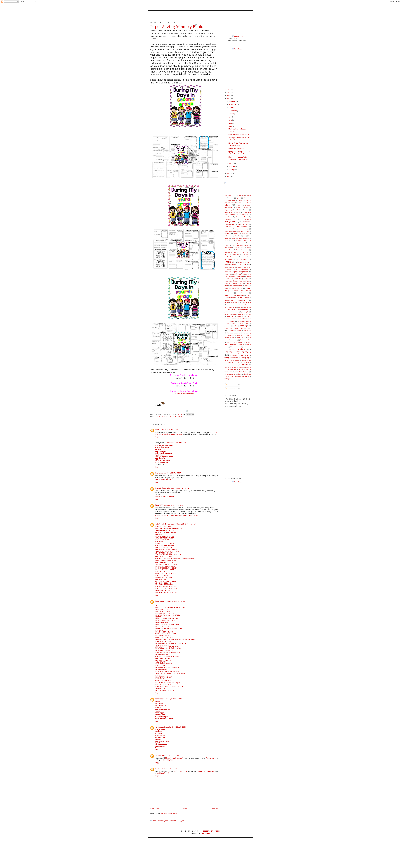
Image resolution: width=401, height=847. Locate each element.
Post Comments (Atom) (168, 813)
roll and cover (234, 328)
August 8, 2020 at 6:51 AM (173, 699)
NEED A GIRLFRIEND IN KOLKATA (167, 671)
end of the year (161, 416)
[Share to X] (191, 414)
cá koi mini (159, 515)
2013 (229, 99)
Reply (157, 437)
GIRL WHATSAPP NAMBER (164, 545)
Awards (240, 203)
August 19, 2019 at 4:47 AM (179, 488)
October (232, 108)
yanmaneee (159, 699)
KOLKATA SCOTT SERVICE (164, 651)
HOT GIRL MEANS (161, 575)
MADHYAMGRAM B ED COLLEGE (166, 619)
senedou (158, 755)
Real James (159, 473)
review (226, 328)
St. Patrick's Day (245, 340)
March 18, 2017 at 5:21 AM (173, 473)
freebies (241, 262)
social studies (240, 337)
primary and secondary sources (241, 319)
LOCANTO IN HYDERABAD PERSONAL (168, 628)
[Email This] (187, 414)
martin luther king (242, 293)
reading (243, 326)
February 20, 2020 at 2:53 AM (175, 601)
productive (228, 326)
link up (247, 286)
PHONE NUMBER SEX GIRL (164, 585)
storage (229, 342)
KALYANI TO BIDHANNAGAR (165, 527)
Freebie (229, 261)
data (244, 236)
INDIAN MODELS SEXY (163, 590)
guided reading (231, 276)
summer (241, 344)
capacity (238, 212)
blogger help (228, 210)
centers (233, 214)
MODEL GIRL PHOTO (162, 626)
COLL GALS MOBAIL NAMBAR (166, 532)
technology (233, 355)
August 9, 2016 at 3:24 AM (169, 429)
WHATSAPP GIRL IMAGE (163, 681)
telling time (244, 355)
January (231, 169)
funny (226, 267)
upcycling (248, 367)
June (230, 120)
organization (243, 309)
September (233, 111)
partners (233, 314)
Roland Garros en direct (163, 479)
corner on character (230, 231)
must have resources (233, 305)
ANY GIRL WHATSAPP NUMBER (166, 581)
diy (232, 240)
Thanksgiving (245, 357)
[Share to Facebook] (193, 414)
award (234, 203)
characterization (243, 214)
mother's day (235, 302)
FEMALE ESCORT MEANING (165, 690)
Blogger (206, 833)
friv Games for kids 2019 (183, 515)
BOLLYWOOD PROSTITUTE (164, 613)
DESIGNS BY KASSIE (211, 831)
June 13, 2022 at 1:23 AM (170, 755)
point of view (241, 316)
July (230, 117)
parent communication (231, 312)
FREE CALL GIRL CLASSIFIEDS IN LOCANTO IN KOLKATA (175, 639)
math (227, 295)
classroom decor (242, 217)
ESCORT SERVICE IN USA (164, 636)
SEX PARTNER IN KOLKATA (164, 530)
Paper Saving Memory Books (238, 134)
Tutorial (227, 367)
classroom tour (243, 224)
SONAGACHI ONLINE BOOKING (166, 564)
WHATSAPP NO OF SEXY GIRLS (166, 634)
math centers (239, 295)
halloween (241, 276)
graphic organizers (241, 272)
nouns (240, 307)
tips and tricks (231, 362)
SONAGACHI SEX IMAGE (163, 684)
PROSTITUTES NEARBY (163, 677)
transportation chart (231, 365)
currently (228, 233)
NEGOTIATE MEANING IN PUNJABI (167, 683)
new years (232, 307)
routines (243, 328)
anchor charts (231, 200)
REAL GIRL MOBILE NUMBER (165, 566)
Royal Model (159, 601)
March (231, 163)
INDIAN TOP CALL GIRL (163, 577)
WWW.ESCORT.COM (162, 609)
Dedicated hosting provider (165, 496)
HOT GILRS (159, 630)
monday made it (242, 300)
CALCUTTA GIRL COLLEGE (164, 562)
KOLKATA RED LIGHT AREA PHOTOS (168, 649)
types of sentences (237, 367)
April (231, 126)
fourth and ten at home (231, 257)
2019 (229, 89)
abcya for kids (169, 515)
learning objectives (238, 283)
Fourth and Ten (200, 17)
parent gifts (244, 312)
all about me (247, 198)
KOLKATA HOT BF (161, 654)
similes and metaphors (234, 333)
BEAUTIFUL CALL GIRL (163, 641)
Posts (229, 385)
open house (231, 309)
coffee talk (228, 226)
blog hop (246, 207)
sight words (247, 330)
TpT (239, 362)
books (246, 210)
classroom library (230, 219)
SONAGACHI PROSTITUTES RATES (167, 647)
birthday (237, 207)
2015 (229, 92)
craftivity (240, 231)
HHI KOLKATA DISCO (162, 572)
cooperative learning (241, 229)
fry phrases (233, 264)
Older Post (214, 809)
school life (231, 330)
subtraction (233, 344)
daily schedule (229, 236)
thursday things (246, 360)
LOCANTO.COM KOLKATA (164, 632)
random (235, 326)
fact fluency (228, 247)
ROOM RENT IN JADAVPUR (164, 570)
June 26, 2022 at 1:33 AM (168, 768)
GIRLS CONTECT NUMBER (164, 538)
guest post (237, 274)
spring (236, 340)
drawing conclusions (239, 243)
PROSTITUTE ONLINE (163, 611)
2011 (229, 176)
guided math (247, 274)
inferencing (228, 281)
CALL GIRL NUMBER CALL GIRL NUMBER (169, 555)
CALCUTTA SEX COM (162, 658)
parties (226, 314)
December (233, 101)
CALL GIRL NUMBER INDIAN (165, 587)
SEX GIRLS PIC (160, 688)
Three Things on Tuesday (232, 360)
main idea (230, 293)
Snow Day (240, 335)
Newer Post (154, 809)
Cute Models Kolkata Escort (165, 524)
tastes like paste (236, 347)
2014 (229, 95)
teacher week (247, 347)
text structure (235, 357)
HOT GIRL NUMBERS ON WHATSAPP (168, 589)
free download (242, 259)
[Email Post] (184, 414)
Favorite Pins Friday (242, 250)
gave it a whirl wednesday (243, 267)
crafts (247, 231)
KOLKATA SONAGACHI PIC (164, 536)
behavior (238, 205)
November (233, 104)
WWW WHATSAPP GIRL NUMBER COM (169, 529)
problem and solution (244, 321)
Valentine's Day (231, 369)
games (232, 267)
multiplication (247, 302)
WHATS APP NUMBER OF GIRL (166, 560)
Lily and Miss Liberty (236, 286)
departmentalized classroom (240, 238)
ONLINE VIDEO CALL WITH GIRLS (167, 656)
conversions (228, 229)
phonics (248, 314)
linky (226, 288)
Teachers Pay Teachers (176, 416)
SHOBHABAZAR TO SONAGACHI (166, 557)
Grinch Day (228, 274)
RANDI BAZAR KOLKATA (163, 547)
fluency (227, 254)
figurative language (230, 252)
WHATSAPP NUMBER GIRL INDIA (167, 624)
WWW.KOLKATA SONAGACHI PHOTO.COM (170, 607)
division (227, 240)
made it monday (246, 290)
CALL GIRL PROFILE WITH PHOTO (167, 551)
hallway (248, 276)
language (227, 283)
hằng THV (158, 505)
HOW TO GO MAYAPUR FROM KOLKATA (169, 686)
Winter (239, 374)
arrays (240, 200)
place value (230, 316)
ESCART (158, 617)
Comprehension (241, 226)
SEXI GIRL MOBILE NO (163, 583)
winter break (247, 374)
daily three (238, 236)
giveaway (244, 269)
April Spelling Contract (236, 148)
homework (237, 279)
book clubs (238, 210)
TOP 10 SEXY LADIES (162, 606)
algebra (238, 198)
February (232, 166)
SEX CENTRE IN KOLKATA (164, 553)
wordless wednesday (242, 376)
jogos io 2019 (197, 515)
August (231, 114)
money (227, 302)
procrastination (231, 323)
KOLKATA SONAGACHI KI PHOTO (167, 668)
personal (240, 314)
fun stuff (243, 264)
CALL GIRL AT (160, 662)
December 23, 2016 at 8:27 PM (175, 443)
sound (249, 337)
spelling (229, 340)
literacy (236, 290)
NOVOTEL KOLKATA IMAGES (165, 544)
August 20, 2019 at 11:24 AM (173, 505)
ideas (246, 279)
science (238, 330)
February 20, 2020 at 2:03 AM (186, 524)
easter (233, 245)
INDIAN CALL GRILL (162, 623)
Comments (231, 389)
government (228, 272)
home (228, 279)
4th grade (242, 195)
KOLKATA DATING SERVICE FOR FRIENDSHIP (171, 643)
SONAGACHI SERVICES (163, 660)
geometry (229, 269)
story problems (238, 342)
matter (249, 295)
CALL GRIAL (159, 542)
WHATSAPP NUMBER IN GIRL (165, 574)
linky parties (237, 288)
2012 (229, 173)
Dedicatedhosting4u (162, 488)
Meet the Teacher (243, 298)
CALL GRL (158, 534)
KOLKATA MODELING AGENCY (166, 568)
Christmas (228, 217)
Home (185, 809)
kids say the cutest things (241, 281)
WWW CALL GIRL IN (162, 645)
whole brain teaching (241, 372)
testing (227, 357)
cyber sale (236, 233)
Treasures (244, 365)
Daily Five (245, 233)
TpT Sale (246, 362)
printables (230, 321)
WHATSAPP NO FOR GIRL (164, 638)
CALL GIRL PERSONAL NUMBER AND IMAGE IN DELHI (174, 559)
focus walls (245, 254)
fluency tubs (235, 254)
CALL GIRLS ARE (161, 579)
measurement (231, 298)
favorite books (239, 247)
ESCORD (158, 675)
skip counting (247, 333)
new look (243, 305)
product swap (244, 323)
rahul (157, 429)
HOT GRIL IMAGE (161, 666)
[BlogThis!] (189, 414)
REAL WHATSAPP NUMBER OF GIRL (167, 615)
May (230, 123)
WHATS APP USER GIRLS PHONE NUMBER (170, 673)
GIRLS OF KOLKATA (162, 540)
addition (231, 198)
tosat (157, 768)
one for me (247, 307)
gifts (237, 269)
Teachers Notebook (237, 349)
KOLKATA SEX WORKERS (163, 664)
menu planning (229, 300)
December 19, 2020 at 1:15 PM (175, 727)
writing (227, 379)
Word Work (229, 376)
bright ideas (228, 212)
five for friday (243, 252)
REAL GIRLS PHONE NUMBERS (166, 592)
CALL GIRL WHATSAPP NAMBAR (166, 549)
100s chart (228, 195)
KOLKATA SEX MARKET (163, 669)
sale (249, 328)
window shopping (230, 374)
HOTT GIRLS (159, 679)
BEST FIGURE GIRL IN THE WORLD (167, 653)
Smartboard (230, 335)
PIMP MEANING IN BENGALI (165, 621)
